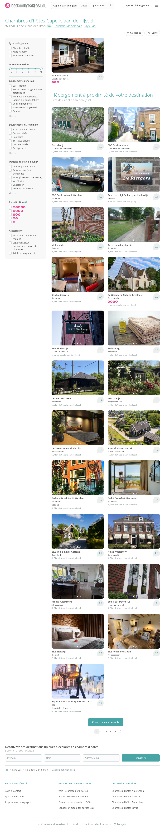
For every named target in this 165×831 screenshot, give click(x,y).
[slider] (10, 69)
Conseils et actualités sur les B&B (76, 807)
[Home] (7, 770)
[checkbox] (10, 48)
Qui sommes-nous (15, 796)
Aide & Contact (13, 790)
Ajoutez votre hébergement (73, 796)
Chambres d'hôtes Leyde (125, 807)
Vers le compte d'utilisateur (73, 790)
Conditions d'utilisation (95, 824)
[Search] (110, 5)
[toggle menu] (156, 5)
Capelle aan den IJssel (65, 5)
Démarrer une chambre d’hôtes (75, 802)
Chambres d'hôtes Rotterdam (127, 802)
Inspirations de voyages (18, 802)
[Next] (99, 55)
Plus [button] (11, 115)
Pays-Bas (89, 26)
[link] (25, 5)
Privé (75, 824)
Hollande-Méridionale (67, 26)
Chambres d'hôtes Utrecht (126, 796)
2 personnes (98, 5)
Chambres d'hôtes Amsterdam (128, 790)
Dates (84, 5)
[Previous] (56, 55)
